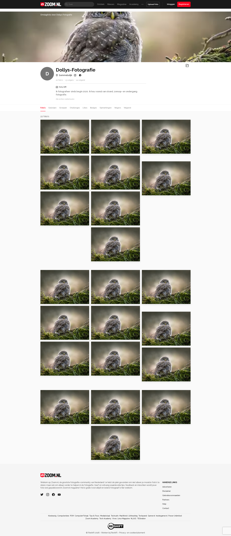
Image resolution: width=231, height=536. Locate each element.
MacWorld (123, 516)
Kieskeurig (52, 516)
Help (164, 504)
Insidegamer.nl (161, 516)
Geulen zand (48, 373)
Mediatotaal (105, 516)
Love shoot (149, 150)
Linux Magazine (124, 519)
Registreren (184, 4)
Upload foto (153, 4)
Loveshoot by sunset (103, 186)
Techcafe (115, 516)
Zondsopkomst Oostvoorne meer (55, 337)
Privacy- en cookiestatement (132, 533)
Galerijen (52, 108)
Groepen (63, 108)
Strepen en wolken (51, 222)
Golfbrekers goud (152, 301)
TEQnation (141, 519)
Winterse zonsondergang (105, 337)
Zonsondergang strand (104, 373)
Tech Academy (105, 519)
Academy (134, 4)
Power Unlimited (175, 516)
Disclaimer (166, 491)
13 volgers (69, 80)
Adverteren (167, 487)
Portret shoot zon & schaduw (106, 150)
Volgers (117, 108)
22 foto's (59, 80)
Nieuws (110, 4)
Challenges (75, 108)
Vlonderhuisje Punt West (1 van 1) (156, 421)
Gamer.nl (151, 516)
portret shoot (150, 192)
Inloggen (171, 4)
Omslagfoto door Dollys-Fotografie (56, 15)
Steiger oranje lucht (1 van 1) (156, 378)
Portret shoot (48, 186)
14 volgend (80, 80)
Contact (165, 508)
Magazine (121, 4)
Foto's (42, 108)
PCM (72, 516)
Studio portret (49, 150)
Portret (96, 222)
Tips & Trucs (94, 516)
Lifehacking (133, 516)
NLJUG (133, 519)
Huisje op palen (49, 301)
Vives (114, 519)
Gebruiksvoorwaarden (171, 495)
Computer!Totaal (81, 516)
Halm (145, 342)
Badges (93, 108)
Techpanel (142, 516)
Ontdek (100, 4)
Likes (85, 108)
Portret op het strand (103, 258)
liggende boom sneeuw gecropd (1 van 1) (55, 421)
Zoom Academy (91, 519)
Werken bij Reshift (109, 533)
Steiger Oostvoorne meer (105, 421)
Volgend (127, 108)
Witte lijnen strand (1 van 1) (106, 457)
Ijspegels (97, 301)
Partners (165, 500)
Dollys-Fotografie (51, 122)
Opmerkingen (106, 108)
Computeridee (63, 516)
